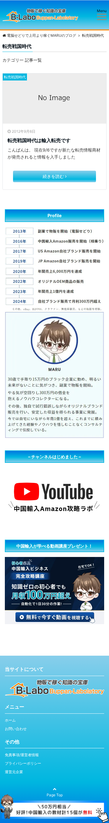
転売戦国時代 (15, 77)
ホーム (10, 720)
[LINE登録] (54, 797)
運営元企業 (14, 772)
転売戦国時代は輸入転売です (39, 140)
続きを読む (53, 176)
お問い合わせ (16, 728)
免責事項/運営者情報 (22, 755)
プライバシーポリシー (23, 763)
